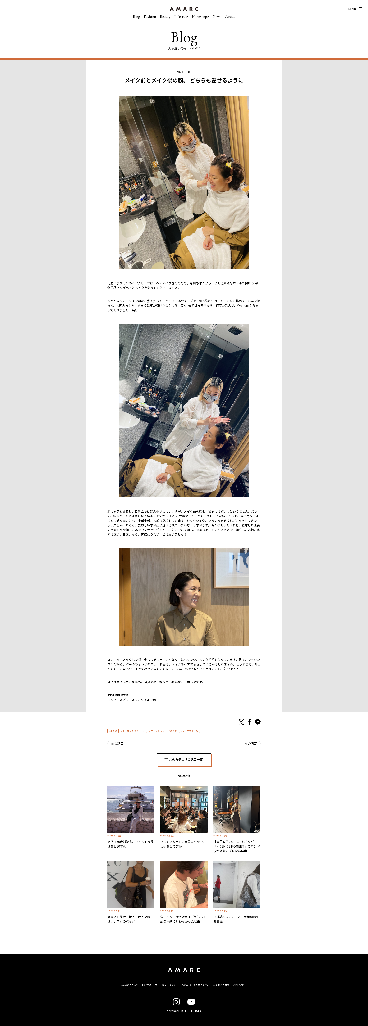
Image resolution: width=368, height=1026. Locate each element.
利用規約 (146, 985)
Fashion (150, 16)
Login (352, 8)
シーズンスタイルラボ (141, 699)
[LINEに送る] (258, 722)
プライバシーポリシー (166, 985)
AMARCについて (129, 985)
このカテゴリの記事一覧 (186, 759)
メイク (173, 730)
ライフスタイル (190, 730)
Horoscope (200, 16)
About (230, 16)
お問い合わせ (240, 985)
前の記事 (117, 743)
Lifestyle (181, 16)
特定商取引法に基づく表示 (195, 985)
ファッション (157, 730)
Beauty (165, 16)
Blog (136, 16)
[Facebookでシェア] (249, 722)
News (217, 16)
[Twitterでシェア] (241, 722)
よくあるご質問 (221, 985)
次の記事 (251, 743)
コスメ (113, 730)
